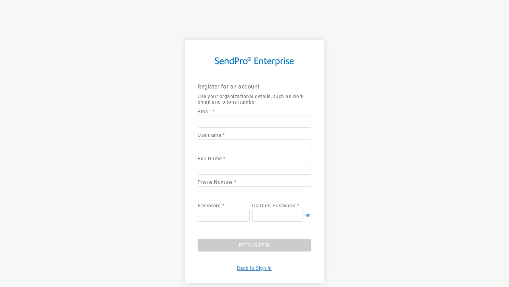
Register (254, 245)
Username (209, 135)
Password (209, 205)
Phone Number (215, 182)
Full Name (210, 158)
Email (204, 111)
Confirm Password (273, 205)
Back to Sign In (254, 268)
